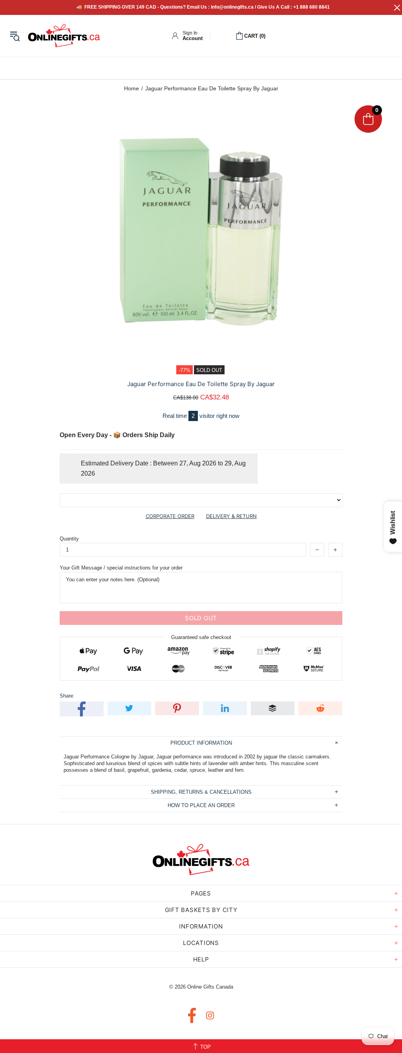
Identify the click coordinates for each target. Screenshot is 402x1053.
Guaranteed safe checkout (201, 637)
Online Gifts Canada (63, 36)
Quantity (69, 539)
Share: (67, 696)
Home (131, 88)
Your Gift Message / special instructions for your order (121, 568)
